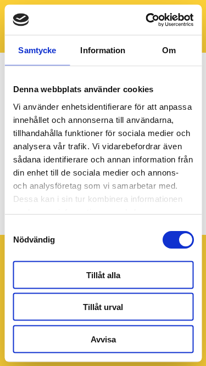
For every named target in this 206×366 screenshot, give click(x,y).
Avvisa (103, 339)
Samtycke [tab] (37, 50)
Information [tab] (102, 50)
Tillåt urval (103, 307)
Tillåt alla (103, 274)
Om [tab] (169, 50)
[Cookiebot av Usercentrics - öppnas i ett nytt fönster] (146, 20)
